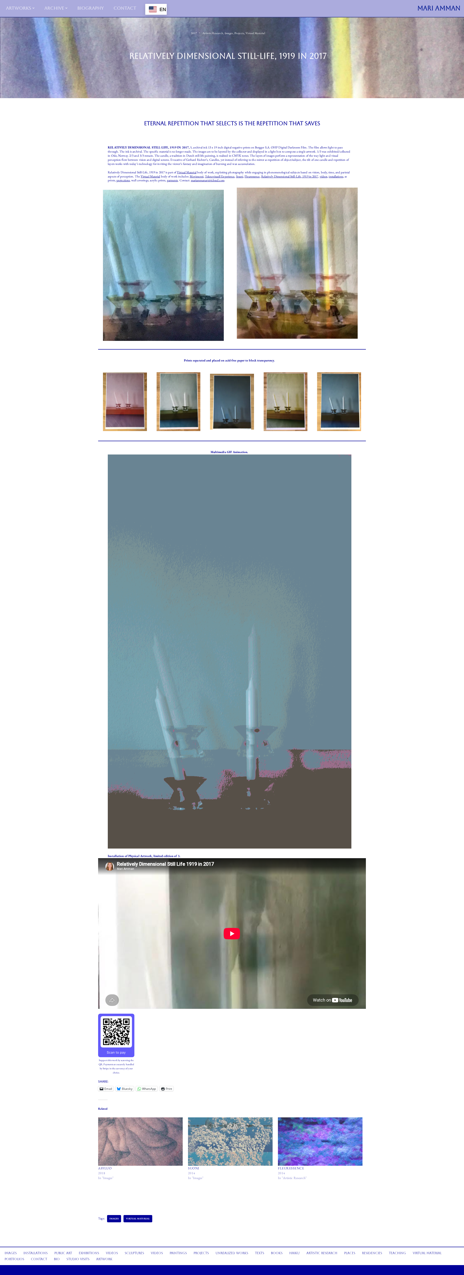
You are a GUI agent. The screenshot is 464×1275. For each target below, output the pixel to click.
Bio (57, 1259)
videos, (324, 176)
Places (349, 1253)
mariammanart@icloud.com (208, 180)
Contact (125, 8)
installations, (336, 176)
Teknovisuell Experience (219, 176)
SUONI (193, 1168)
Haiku (294, 1253)
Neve (16, 1270)
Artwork (104, 1259)
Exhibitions (89, 1253)
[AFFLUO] (140, 1141)
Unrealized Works (232, 1253)
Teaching (397, 1253)
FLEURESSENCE (291, 1168)
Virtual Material (255, 33)
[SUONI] (230, 1141)
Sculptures (134, 1253)
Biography (90, 8)
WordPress (43, 1270)
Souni (239, 176)
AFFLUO (105, 1168)
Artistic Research (213, 33)
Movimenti (196, 176)
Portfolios (14, 1259)
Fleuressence (252, 176)
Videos (112, 1253)
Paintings (178, 1253)
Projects (239, 33)
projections (123, 180)
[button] (33, 8)
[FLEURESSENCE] (320, 1141)
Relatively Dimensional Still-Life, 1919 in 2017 (289, 176)
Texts (259, 1253)
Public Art (63, 1253)
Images (229, 33)
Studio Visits (77, 1259)
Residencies (372, 1253)
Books (277, 1253)
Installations (35, 1253)
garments (172, 180)
